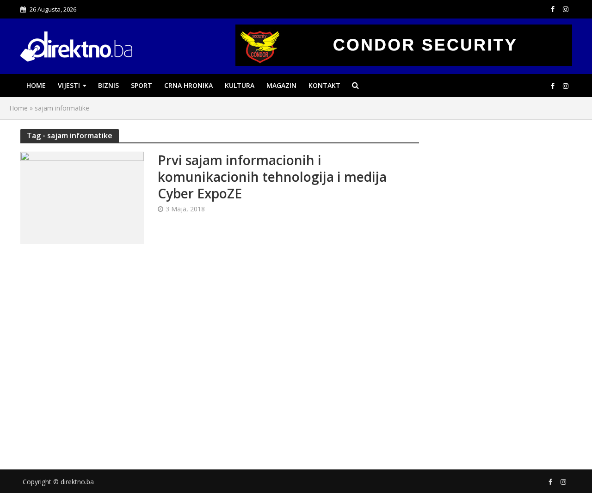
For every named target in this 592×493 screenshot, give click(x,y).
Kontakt (324, 85)
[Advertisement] (502, 288)
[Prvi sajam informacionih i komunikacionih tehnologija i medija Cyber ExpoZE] (82, 197)
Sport (141, 85)
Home (36, 85)
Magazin (281, 85)
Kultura (239, 85)
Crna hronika (188, 85)
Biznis (108, 85)
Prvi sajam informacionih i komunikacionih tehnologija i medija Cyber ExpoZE (272, 177)
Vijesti (69, 85)
